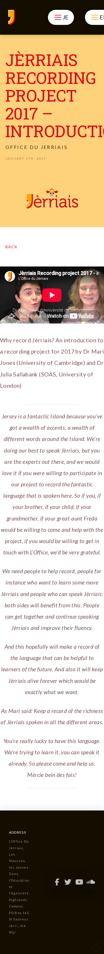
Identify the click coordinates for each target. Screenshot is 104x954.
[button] (61, 17)
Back (11, 246)
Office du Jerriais (36, 147)
